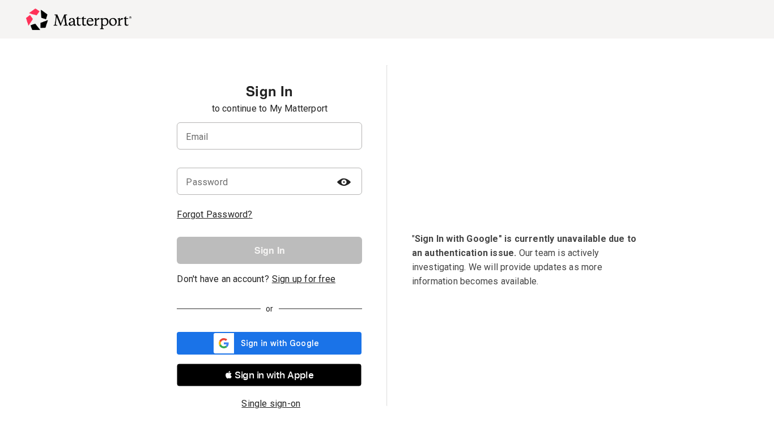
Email (197, 136)
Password (207, 182)
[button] (269, 375)
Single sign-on (270, 403)
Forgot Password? (214, 214)
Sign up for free (303, 279)
